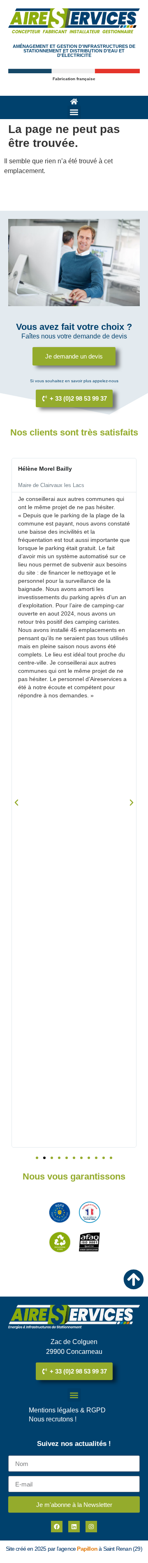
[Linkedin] (74, 1526)
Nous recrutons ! (52, 1419)
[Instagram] (91, 1526)
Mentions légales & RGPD (67, 1410)
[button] (74, 112)
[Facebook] (56, 1526)
